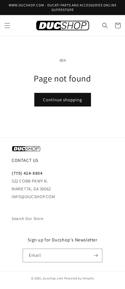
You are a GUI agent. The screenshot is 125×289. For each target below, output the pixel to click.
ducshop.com (53, 278)
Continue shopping (62, 99)
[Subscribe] (95, 255)
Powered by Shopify (79, 278)
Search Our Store (28, 218)
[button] (7, 25)
